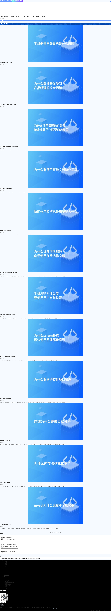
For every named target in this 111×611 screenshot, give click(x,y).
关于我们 (5, 588)
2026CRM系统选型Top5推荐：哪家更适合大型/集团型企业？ (9, 541)
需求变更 (4, 558)
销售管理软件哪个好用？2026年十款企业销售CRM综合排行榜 (9, 551)
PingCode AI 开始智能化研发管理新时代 (17, 0)
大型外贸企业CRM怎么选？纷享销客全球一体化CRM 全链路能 (9, 539)
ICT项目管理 (16, 558)
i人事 (11, 607)
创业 (34, 558)
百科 (4, 578)
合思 (30, 607)
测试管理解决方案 (6, 574)
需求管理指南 (6, 581)
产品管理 (5, 561)
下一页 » (59, 532)
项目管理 (12, 16)
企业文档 (25, 558)
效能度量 (28, 16)
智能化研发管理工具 (42, 607)
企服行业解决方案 (6, 575)
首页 (2, 16)
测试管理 (5, 564)
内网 (19, 558)
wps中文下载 (14, 607)
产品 (2, 560)
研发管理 (32, 16)
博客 (4, 577)
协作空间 (5, 566)
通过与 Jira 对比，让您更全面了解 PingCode (6, 0)
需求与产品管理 (6, 16)
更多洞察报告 (6, 586)
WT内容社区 (18, 607)
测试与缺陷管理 (17, 16)
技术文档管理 (8, 558)
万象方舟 (25, 607)
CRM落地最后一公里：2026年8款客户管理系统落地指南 (8, 544)
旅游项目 (32, 558)
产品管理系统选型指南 (7, 584)
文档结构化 (12, 558)
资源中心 (3, 576)
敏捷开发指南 (8, 580)
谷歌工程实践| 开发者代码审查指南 (9, 582)
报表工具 (35, 607)
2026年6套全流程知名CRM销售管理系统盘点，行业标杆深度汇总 (9, 548)
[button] (55, 14)
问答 (4, 579)
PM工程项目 (29, 558)
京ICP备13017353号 (94, 610)
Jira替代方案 (43, 16)
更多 (1, 556)
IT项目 (2, 558)
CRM (10, 607)
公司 (2, 587)
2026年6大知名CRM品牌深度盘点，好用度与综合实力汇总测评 (9, 546)
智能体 (38, 607)
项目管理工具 (48, 607)
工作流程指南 (6, 583)
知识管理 (23, 16)
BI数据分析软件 (6, 607)
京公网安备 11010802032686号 (101, 610)
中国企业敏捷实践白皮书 (7, 585)
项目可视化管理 (38, 558)
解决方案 (37, 16)
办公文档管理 (22, 558)
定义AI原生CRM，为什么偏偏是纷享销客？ (6, 537)
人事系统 (28, 607)
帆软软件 (32, 607)
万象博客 (22, 607)
